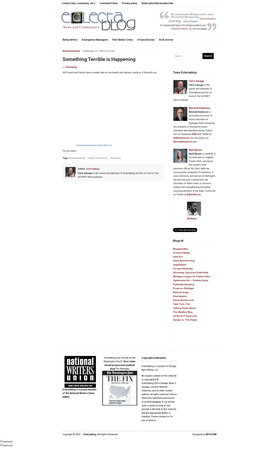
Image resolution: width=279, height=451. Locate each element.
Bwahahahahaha (71, 51)
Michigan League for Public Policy (191, 276)
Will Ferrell (108, 145)
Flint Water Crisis (122, 39)
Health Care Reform (98, 158)
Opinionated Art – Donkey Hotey (190, 280)
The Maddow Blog (183, 312)
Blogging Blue (180, 249)
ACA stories (166, 39)
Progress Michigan (183, 288)
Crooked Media (181, 252)
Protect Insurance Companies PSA (88, 145)
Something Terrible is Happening (99, 59)
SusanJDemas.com (183, 300)
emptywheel (179, 264)
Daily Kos (178, 256)
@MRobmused (181, 138)
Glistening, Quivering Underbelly (190, 272)
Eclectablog (71, 67)
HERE (194, 134)
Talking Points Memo (184, 308)
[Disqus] (113, 226)
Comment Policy (109, 3)
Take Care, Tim (181, 304)
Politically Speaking (183, 284)
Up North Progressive (185, 316)
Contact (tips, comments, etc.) (78, 3)
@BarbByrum (194, 194)
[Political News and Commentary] (98, 20)
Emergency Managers (95, 39)
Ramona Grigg (180, 292)
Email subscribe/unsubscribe (157, 3)
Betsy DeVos (69, 39)
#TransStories (146, 39)
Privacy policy (129, 3)
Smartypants (180, 296)
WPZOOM (211, 434)
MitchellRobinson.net (184, 141)
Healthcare (115, 158)
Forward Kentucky (183, 268)
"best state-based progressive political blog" (120, 365)
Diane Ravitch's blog (184, 260)
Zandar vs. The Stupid (185, 320)
